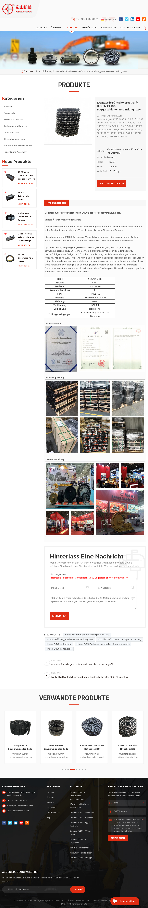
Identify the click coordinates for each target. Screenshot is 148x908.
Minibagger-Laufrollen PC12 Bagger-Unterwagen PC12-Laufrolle (26, 217)
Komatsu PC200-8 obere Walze (80, 833)
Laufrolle (8, 106)
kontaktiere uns (130, 27)
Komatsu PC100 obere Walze (82, 812)
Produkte (72, 27)
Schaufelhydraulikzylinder (81, 853)
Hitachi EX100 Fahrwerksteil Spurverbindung (119, 639)
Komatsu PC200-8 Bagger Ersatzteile (81, 860)
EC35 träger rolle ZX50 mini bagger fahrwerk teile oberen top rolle (26, 176)
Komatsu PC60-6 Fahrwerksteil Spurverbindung (77, 796)
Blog (48, 817)
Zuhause (41, 27)
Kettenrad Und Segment (16, 126)
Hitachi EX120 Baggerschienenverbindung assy (70, 639)
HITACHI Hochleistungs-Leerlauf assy (80, 806)
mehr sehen (24, 183)
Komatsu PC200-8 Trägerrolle (78, 841)
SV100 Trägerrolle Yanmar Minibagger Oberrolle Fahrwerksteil (25, 196)
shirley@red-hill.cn (21, 811)
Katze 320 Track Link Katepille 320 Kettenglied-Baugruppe (92, 747)
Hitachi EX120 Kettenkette (59, 644)
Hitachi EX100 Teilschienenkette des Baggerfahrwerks (103, 644)
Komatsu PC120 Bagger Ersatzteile (80, 824)
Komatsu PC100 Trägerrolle (81, 817)
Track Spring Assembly (15, 152)
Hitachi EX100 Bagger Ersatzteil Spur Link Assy (87, 634)
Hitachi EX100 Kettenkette (59, 649)
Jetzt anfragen (109, 183)
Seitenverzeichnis (76, 900)
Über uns (56, 27)
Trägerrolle (9, 113)
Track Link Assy (11, 132)
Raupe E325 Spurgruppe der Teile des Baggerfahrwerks (20, 747)
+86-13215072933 (25, 805)
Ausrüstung (89, 27)
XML (87, 900)
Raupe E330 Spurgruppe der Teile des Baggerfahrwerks (56, 747)
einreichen (118, 838)
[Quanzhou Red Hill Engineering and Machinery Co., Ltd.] (17, 9)
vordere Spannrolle (13, 119)
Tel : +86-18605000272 (87, 19)
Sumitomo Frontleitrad (79, 848)
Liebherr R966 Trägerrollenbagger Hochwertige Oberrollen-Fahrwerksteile (26, 237)
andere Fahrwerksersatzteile (18, 145)
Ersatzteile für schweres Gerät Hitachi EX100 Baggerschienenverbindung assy (89, 578)
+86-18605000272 (18, 800)
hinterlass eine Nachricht (127, 902)
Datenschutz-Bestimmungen (103, 900)
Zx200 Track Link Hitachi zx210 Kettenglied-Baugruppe (128, 747)
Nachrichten (108, 27)
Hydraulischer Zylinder (15, 139)
